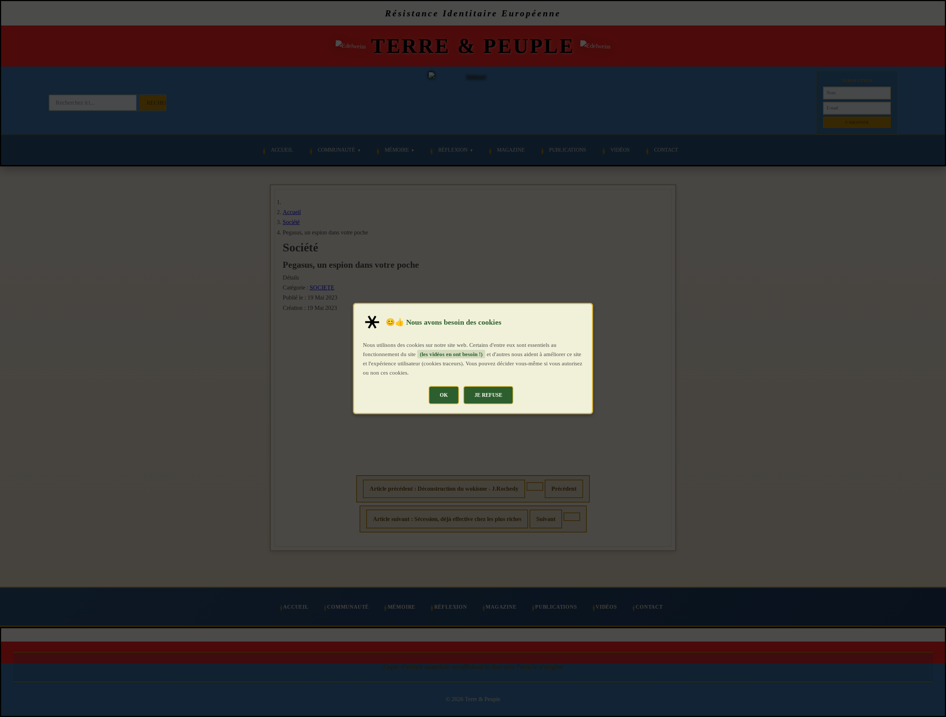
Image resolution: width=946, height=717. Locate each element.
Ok (444, 395)
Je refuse (488, 395)
